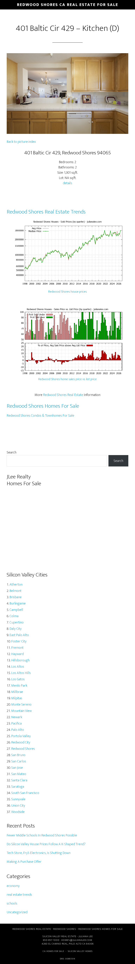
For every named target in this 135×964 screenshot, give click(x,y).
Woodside (18, 812)
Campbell (16, 610)
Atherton (15, 585)
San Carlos (18, 761)
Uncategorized (17, 912)
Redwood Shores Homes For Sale (43, 406)
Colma (13, 616)
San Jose (17, 768)
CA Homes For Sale (53, 951)
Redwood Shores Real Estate (63, 395)
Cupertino (16, 622)
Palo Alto (17, 730)
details (67, 183)
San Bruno (18, 755)
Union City (18, 806)
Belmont (15, 591)
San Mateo (18, 774)
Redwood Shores (23, 749)
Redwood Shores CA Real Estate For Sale (67, 4)
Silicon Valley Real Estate (59, 936)
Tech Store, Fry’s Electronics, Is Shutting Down (38, 853)
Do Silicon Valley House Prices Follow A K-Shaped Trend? (46, 844)
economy (13, 886)
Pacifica (16, 723)
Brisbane (15, 597)
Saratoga (17, 787)
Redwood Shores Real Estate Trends (46, 211)
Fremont (17, 648)
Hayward (17, 654)
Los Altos (17, 667)
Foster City (19, 641)
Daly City (15, 629)
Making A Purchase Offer (24, 862)
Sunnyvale (18, 799)
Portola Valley (21, 736)
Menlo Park (19, 686)
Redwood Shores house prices (67, 291)
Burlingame (17, 603)
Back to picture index (21, 142)
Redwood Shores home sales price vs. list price (67, 379)
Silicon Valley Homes (80, 951)
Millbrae (17, 692)
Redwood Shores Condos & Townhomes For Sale (40, 416)
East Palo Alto (19, 635)
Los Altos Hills (21, 673)
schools (12, 903)
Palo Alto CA (77, 944)
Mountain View (21, 711)
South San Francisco (25, 793)
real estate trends (19, 895)
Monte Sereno (21, 705)
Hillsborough (20, 660)
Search (11, 452)
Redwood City (20, 742)
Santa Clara (19, 780)
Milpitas (16, 698)
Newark (16, 717)
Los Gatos (18, 679)
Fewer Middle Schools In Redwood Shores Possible (42, 835)
